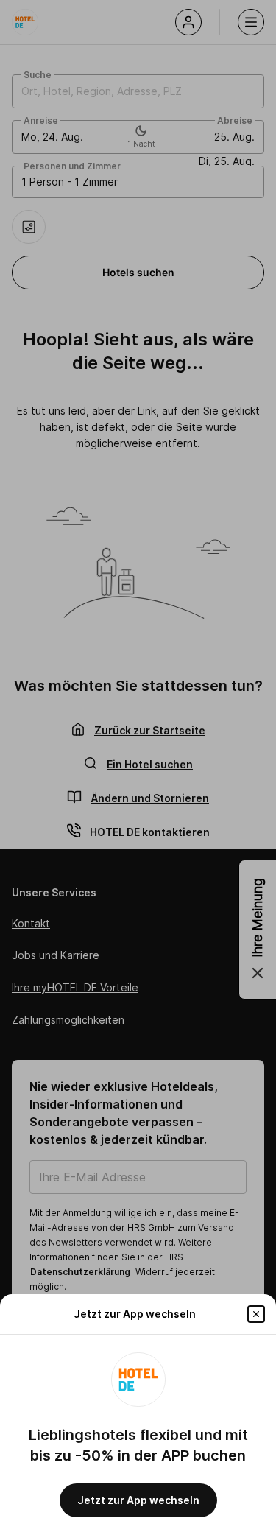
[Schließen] (256, 1314)
